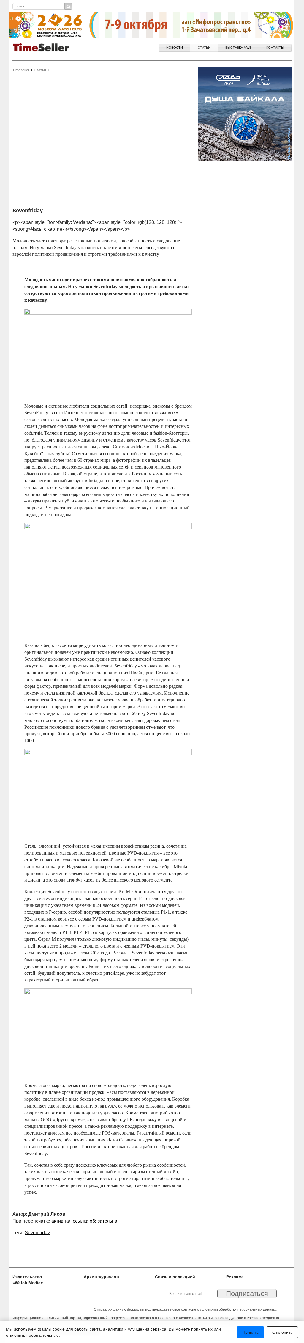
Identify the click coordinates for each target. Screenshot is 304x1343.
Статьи (204, 47)
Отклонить (282, 1332)
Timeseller (20, 70)
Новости (174, 47)
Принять (250, 1332)
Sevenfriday (37, 1232)
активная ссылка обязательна (84, 1220)
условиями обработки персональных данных (238, 1309)
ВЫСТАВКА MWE (238, 47)
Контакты (275, 47)
